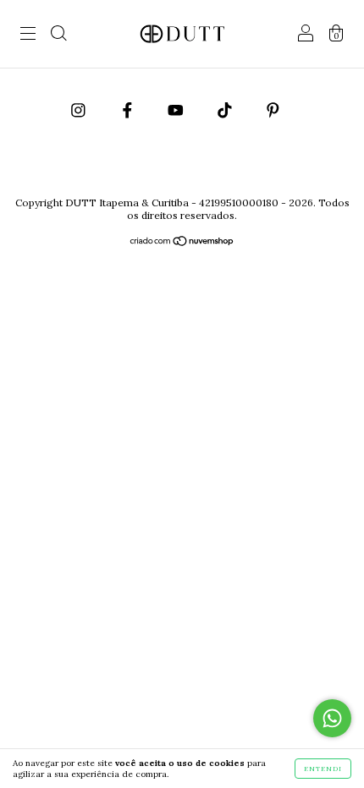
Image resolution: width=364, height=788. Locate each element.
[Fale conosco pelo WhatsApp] (332, 718)
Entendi (323, 768)
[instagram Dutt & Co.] (80, 110)
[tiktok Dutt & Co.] (226, 110)
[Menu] (27, 35)
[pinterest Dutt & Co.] (273, 110)
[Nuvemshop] (182, 242)
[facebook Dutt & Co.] (129, 110)
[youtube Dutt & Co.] (177, 110)
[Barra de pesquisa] (58, 35)
